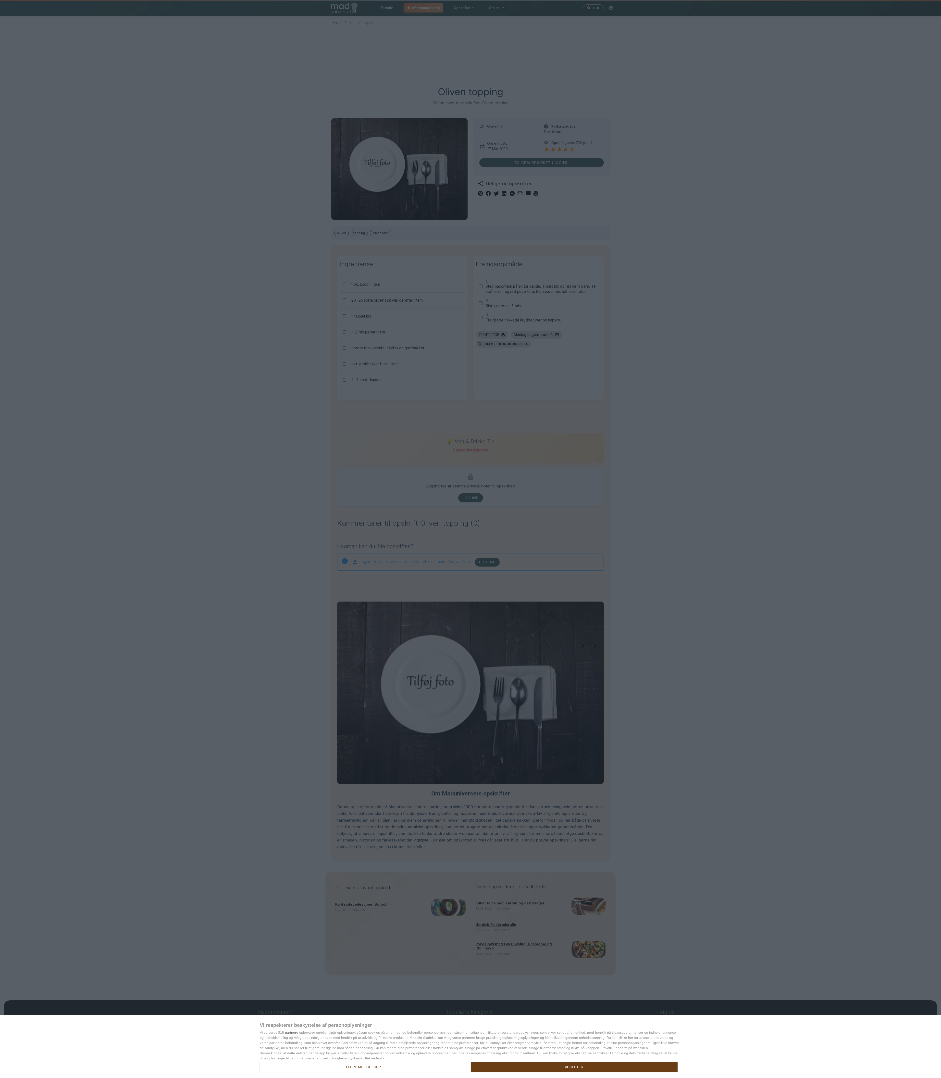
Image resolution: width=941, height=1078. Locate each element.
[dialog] (470, 1046)
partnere (291, 1032)
